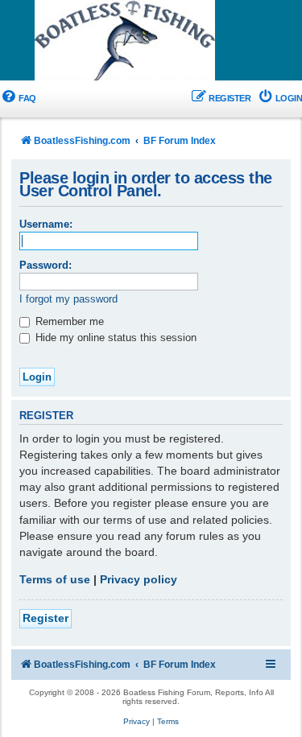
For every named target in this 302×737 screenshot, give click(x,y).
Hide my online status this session (114, 337)
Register (45, 617)
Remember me (68, 321)
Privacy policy (138, 579)
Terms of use (54, 579)
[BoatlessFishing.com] (151, 41)
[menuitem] (18, 98)
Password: (45, 265)
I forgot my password (68, 299)
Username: (45, 224)
